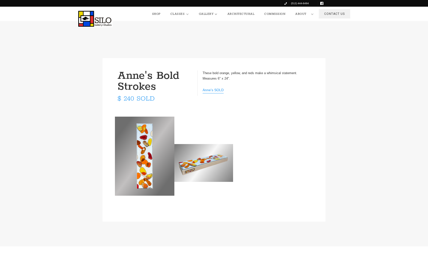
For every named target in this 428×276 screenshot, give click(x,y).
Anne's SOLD (213, 90)
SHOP (156, 14)
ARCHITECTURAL (241, 14)
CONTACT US (334, 14)
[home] (95, 18)
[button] (179, 14)
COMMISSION (274, 14)
